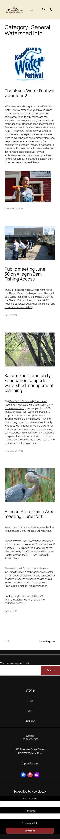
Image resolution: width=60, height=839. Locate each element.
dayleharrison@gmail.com (27, 599)
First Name (30, 810)
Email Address (30, 798)
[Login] (50, 9)
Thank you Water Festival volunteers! (29, 93)
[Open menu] (31, 10)
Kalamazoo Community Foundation (28, 401)
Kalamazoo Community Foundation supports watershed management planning (29, 383)
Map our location (30, 763)
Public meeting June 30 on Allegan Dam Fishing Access (25, 274)
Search (50, 670)
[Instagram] (30, 775)
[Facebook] (23, 775)
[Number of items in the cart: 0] (43, 9)
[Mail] (36, 775)
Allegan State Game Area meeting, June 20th (29, 514)
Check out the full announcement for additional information (30, 305)
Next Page (47, 641)
